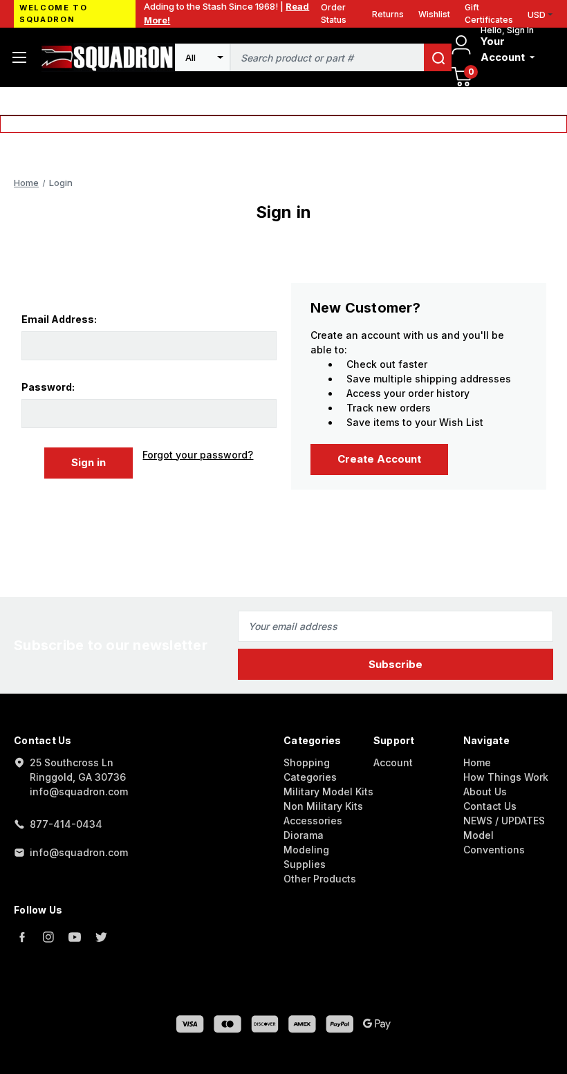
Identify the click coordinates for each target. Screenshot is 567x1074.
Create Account (379, 458)
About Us (485, 791)
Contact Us (490, 806)
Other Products (320, 879)
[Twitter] (101, 937)
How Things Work (505, 777)
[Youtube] (74, 937)
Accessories (313, 820)
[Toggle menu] (19, 57)
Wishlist (434, 14)
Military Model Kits (328, 791)
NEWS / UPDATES (504, 820)
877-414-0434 (66, 824)
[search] (438, 57)
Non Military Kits (323, 806)
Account (393, 762)
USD (537, 15)
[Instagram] (48, 937)
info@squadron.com (79, 852)
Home (477, 762)
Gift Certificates (489, 13)
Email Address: (59, 319)
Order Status (333, 13)
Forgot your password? (197, 455)
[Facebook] (22, 937)
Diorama (304, 835)
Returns (388, 14)
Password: (48, 387)
